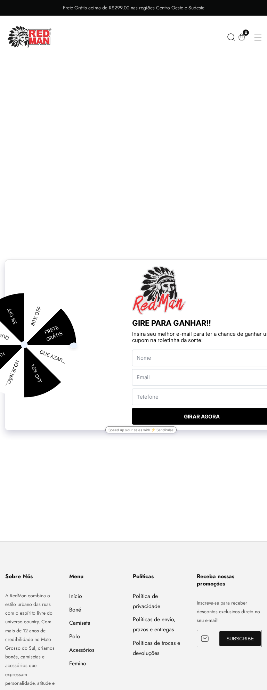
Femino (77, 663)
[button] (231, 37)
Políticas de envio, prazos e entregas (154, 624)
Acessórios (81, 650)
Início (75, 596)
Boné (75, 610)
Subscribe (240, 638)
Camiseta (79, 623)
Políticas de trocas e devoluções (156, 648)
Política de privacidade (146, 601)
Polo (74, 636)
